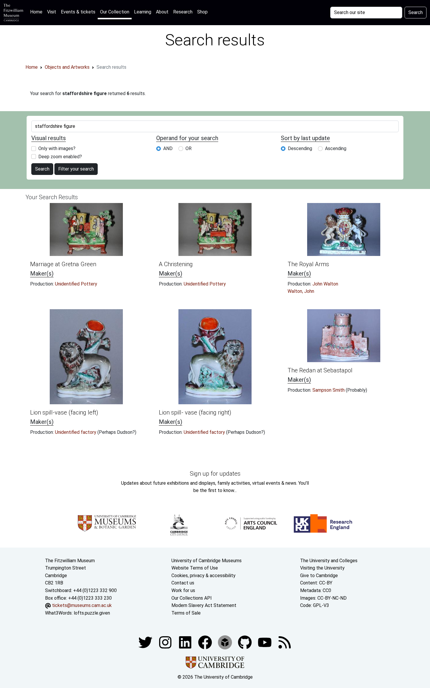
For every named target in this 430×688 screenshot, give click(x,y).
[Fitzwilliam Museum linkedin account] (206, 642)
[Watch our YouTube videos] (265, 642)
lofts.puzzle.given (92, 613)
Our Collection (114, 12)
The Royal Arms (308, 264)
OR (188, 148)
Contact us (182, 583)
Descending (300, 148)
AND (168, 148)
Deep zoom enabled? (60, 156)
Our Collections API (191, 598)
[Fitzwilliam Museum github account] (245, 642)
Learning (142, 12)
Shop (202, 12)
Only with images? (56, 148)
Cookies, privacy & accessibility (203, 575)
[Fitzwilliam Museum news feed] (284, 642)
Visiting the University (322, 568)
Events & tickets (78, 12)
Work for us (183, 590)
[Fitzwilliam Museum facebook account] (186, 642)
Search (415, 12)
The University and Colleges (328, 560)
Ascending (335, 148)
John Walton (325, 284)
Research (182, 12)
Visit (51, 12)
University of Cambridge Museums (206, 560)
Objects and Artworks (67, 67)
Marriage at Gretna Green (63, 264)
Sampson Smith (329, 390)
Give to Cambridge (319, 575)
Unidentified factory (76, 432)
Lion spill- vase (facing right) (195, 412)
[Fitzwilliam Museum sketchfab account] (225, 642)
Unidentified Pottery (76, 284)
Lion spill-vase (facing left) (64, 412)
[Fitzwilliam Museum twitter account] (146, 642)
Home (37, 12)
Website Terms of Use (194, 568)
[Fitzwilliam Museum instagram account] (166, 642)
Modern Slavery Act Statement (203, 605)
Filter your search (76, 169)
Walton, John (301, 291)
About (162, 12)
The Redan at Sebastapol (320, 370)
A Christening (176, 264)
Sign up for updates (215, 473)
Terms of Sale (186, 613)
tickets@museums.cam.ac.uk (82, 605)
